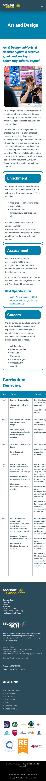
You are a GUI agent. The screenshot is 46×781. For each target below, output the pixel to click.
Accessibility (32, 774)
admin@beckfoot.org (15, 611)
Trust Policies (11, 693)
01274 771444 (11, 609)
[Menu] (42, 6)
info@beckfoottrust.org (16, 669)
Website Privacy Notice (17, 774)
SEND (7, 702)
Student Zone (11, 706)
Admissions (10, 699)
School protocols (12, 690)
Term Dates (10, 696)
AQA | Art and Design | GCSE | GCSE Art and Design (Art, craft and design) (24, 300)
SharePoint (10, 709)
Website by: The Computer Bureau (21, 778)
